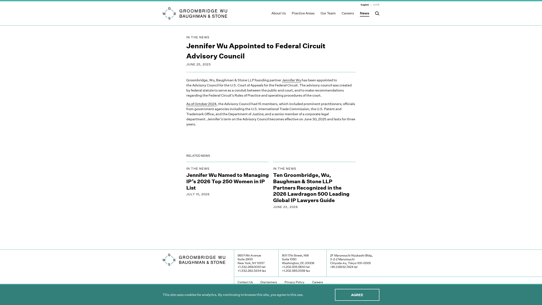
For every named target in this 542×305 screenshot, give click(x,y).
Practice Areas (303, 13)
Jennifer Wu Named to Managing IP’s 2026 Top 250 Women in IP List (227, 181)
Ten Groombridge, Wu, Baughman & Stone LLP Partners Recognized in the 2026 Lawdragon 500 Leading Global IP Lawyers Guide (311, 187)
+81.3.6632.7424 (341, 267)
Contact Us (245, 282)
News (364, 13)
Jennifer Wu (291, 80)
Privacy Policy (294, 282)
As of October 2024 (201, 104)
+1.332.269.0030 (249, 267)
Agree (357, 295)
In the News (197, 37)
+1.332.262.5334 (249, 271)
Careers (348, 13)
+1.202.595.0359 (293, 271)
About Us (278, 13)
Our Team (328, 13)
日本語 (376, 4)
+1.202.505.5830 (294, 267)
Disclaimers (268, 282)
